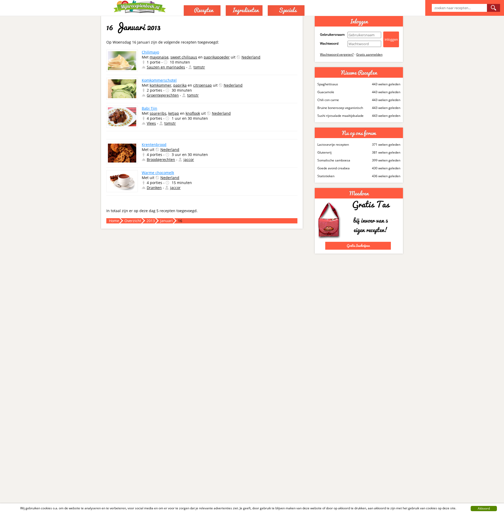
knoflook (193, 113)
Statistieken (325, 176)
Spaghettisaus (327, 84)
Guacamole (325, 92)
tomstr (199, 67)
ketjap (173, 113)
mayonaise (159, 57)
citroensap (202, 85)
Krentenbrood (154, 144)
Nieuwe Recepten (359, 72)
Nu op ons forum (359, 132)
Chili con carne (328, 100)
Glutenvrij (324, 152)
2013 (150, 220)
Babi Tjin (149, 108)
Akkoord (484, 508)
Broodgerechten (161, 159)
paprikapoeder (217, 57)
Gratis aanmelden (369, 54)
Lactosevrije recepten (333, 144)
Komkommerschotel (159, 80)
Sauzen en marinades (166, 67)
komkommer (160, 85)
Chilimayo (150, 52)
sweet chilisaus (183, 57)
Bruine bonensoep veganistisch (340, 108)
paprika (180, 85)
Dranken (154, 187)
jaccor (188, 159)
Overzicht (132, 220)
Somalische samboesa (333, 160)
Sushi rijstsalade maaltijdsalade (340, 115)
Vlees (151, 123)
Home (114, 220)
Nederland (251, 57)
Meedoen (359, 193)
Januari (166, 220)
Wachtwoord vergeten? (337, 54)
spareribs (158, 113)
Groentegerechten (163, 95)
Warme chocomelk (158, 172)
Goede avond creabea (333, 168)
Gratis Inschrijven (358, 245)
